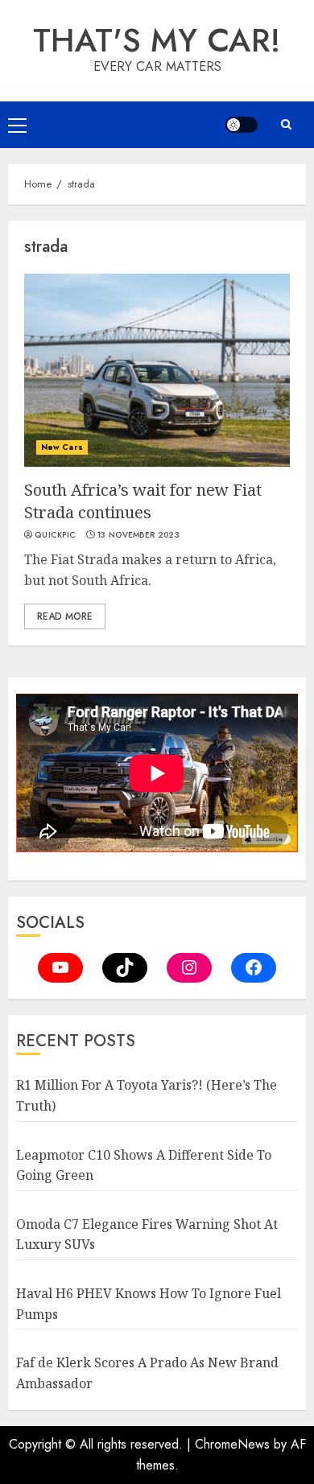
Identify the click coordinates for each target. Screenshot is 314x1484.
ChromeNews (232, 1444)
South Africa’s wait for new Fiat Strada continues (143, 501)
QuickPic (55, 535)
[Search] (286, 124)
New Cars (62, 447)
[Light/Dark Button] (241, 125)
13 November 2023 (138, 535)
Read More (65, 616)
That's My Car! (157, 40)
